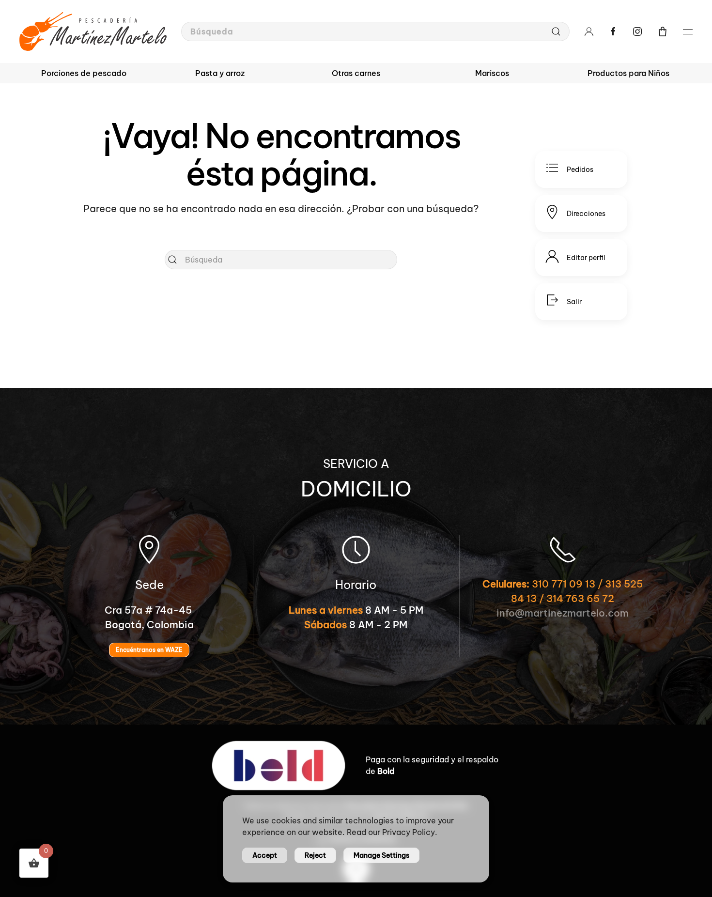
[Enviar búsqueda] (556, 31)
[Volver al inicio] (93, 31)
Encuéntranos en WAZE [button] (149, 649)
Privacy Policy (408, 832)
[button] (662, 31)
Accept (264, 855)
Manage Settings (381, 855)
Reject (315, 855)
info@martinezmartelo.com (562, 613)
